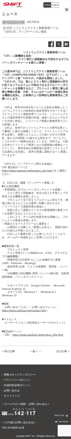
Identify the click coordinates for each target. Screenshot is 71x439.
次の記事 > (62, 351)
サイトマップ (12, 395)
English (55, 5)
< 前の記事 (8, 351)
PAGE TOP (59, 415)
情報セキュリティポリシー (20, 374)
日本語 (47, 5)
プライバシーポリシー (17, 379)
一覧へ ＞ (35, 351)
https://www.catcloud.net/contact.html (24, 310)
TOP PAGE (63, 422)
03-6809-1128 (15, 427)
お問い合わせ (12, 390)
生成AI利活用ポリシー (17, 385)
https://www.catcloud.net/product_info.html (27, 170)
